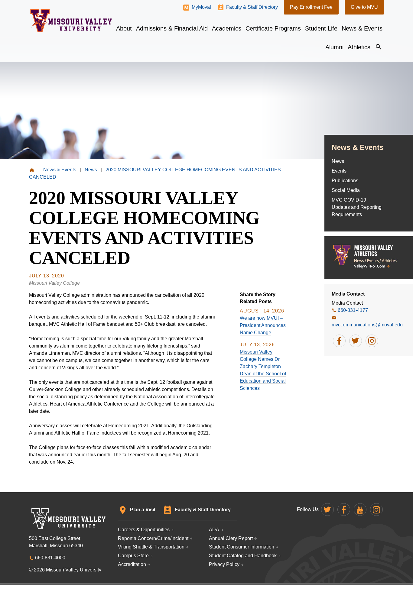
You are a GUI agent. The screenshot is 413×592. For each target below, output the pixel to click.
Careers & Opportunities (144, 529)
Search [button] (378, 46)
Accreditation (132, 564)
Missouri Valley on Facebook (343, 509)
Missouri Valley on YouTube (360, 509)
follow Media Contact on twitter (355, 341)
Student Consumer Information (241, 546)
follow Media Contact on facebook (339, 341)
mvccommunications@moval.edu (367, 324)
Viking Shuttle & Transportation (151, 546)
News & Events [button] (362, 28)
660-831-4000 (50, 557)
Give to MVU (364, 7)
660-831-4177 (353, 310)
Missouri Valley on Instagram (376, 509)
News (338, 161)
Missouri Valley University (71, 20)
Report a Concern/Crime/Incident (153, 538)
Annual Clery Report (231, 538)
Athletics (359, 47)
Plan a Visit (142, 509)
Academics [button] (226, 28)
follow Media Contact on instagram (372, 341)
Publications (345, 180)
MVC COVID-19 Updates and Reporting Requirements (357, 207)
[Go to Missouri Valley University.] (32, 169)
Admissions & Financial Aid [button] (172, 28)
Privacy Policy (224, 564)
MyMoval (201, 7)
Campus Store (133, 555)
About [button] (124, 28)
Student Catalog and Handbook (243, 555)
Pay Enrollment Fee (311, 7)
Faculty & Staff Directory (252, 7)
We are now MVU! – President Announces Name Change (263, 325)
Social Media (346, 190)
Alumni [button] (334, 47)
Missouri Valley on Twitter (327, 509)
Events (339, 170)
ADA (214, 529)
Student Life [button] (321, 28)
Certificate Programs (273, 28)
